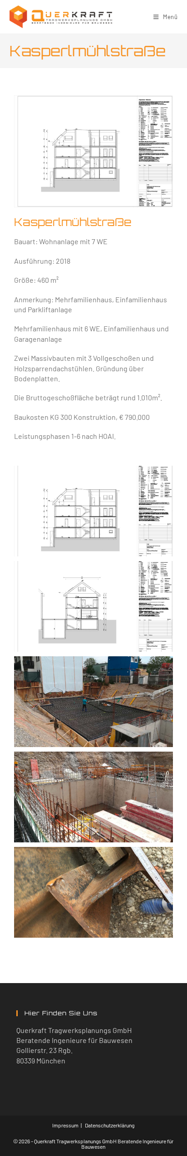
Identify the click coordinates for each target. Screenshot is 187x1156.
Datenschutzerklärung (109, 1125)
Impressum (65, 1125)
